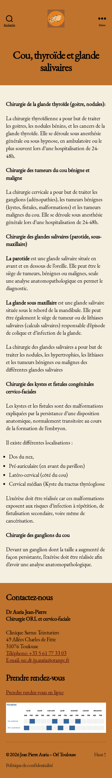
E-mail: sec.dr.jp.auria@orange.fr (37, 660)
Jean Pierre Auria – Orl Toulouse (48, 754)
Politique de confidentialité (29, 765)
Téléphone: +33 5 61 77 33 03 (36, 653)
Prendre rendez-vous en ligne (34, 692)
